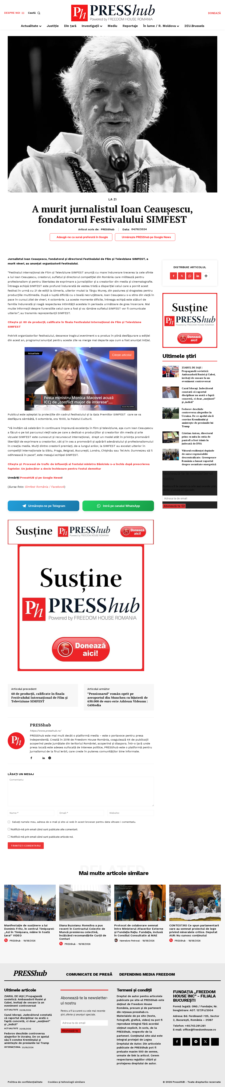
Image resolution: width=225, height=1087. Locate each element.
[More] (206, 275)
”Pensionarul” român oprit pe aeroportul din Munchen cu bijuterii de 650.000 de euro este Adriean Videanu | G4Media (117, 699)
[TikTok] (55, 757)
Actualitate (11, 1010)
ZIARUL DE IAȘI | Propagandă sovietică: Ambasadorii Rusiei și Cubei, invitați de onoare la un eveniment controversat (199, 374)
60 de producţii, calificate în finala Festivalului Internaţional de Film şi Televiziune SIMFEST (39, 697)
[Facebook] (31, 757)
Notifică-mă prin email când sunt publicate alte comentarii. (44, 829)
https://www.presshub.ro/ (45, 730)
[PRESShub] (16, 740)
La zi (112, 199)
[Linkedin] (43, 757)
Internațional (12, 1047)
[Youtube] (62, 757)
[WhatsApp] (189, 275)
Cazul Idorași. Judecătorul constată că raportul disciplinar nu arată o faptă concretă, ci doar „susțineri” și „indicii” (198, 395)
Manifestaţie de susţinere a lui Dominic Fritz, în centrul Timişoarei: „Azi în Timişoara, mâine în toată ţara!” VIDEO (29, 930)
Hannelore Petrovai (130, 940)
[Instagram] (37, 757)
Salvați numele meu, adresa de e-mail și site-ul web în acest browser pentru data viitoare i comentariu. (74, 821)
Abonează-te (172, 506)
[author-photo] (6, 940)
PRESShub (107, 229)
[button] (35, 13)
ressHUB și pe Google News (42, 477)
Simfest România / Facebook (44, 486)
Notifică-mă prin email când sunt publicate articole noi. (42, 836)
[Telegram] (49, 757)
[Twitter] (181, 275)
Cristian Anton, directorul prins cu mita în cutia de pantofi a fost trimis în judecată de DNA (197, 438)
